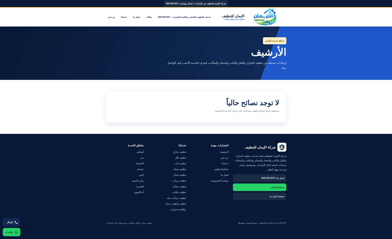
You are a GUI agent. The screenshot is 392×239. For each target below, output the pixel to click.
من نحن (111, 16)
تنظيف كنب (180, 163)
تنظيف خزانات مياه (176, 198)
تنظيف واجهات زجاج (176, 203)
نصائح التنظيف (221, 169)
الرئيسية (224, 151)
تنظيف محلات (179, 186)
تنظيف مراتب (179, 180)
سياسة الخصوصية (220, 180)
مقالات (149, 16)
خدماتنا (124, 16)
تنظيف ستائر (179, 174)
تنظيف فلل (180, 157)
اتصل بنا (136, 16)
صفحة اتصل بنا (277, 196)
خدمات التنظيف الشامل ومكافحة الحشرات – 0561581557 (184, 16)
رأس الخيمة (138, 180)
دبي (142, 157)
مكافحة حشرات (178, 209)
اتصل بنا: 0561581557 (273, 178)
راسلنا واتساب (277, 187)
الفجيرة (140, 186)
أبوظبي (140, 151)
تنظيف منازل (179, 151)
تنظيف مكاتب (179, 192)
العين (141, 174)
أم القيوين (139, 192)
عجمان (140, 169)
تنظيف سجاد (179, 169)
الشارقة (140, 163)
